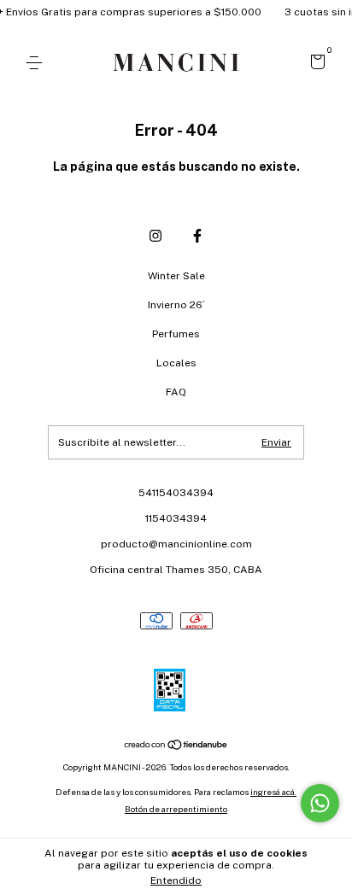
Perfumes (176, 334)
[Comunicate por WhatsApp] (320, 803)
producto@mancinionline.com (176, 544)
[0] (314, 64)
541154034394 (176, 493)
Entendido (176, 880)
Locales (176, 363)
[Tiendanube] (176, 745)
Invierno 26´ (176, 305)
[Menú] (37, 63)
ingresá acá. (273, 792)
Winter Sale (176, 276)
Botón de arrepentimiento (176, 809)
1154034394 (176, 518)
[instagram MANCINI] (155, 236)
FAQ (176, 392)
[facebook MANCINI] (197, 236)
